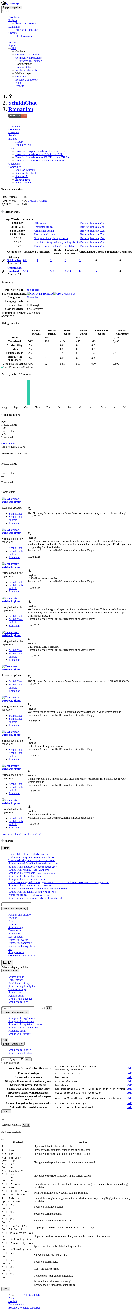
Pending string (16, 995)
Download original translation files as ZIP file (40, 151)
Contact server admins (27, 54)
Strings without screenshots (23, 1027)
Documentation (23, 67)
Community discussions (28, 57)
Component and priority (21, 955)
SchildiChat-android (14, 269)
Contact (12, 1301)
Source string (15, 927)
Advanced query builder (14, 967)
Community (14, 166)
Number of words (18, 939)
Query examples (10, 1062)
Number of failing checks (22, 946)
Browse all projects (25, 23)
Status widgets (23, 182)
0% (25, 260)
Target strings (15, 979)
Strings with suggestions (21, 1018)
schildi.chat (33, 289)
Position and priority (19, 914)
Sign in (12, 45)
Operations (14, 163)
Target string (15, 930)
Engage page (22, 179)
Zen (102, 222)
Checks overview (25, 36)
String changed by (18, 1001)
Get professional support (28, 60)
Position (12, 917)
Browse (32, 200)
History (19, 141)
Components (15, 129)
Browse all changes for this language (21, 833)
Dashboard (14, 17)
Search (12, 135)
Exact (42, 1008)
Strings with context (19, 1033)
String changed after (19, 1049)
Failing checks (23, 144)
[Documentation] (2, 211)
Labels (12, 924)
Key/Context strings (19, 983)
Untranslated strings (45, 234)
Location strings (17, 989)
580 (52, 271)
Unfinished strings (44, 230)
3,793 (68, 271)
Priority (12, 920)
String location (16, 952)
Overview (13, 132)
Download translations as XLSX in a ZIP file (40, 160)
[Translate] (3, 260)
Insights (12, 138)
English (32, 537)
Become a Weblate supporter (24, 1307)
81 (38, 271)
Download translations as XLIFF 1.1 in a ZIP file (42, 157)
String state (14, 992)
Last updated (15, 936)
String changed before (20, 1052)
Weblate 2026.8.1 (32, 1295)
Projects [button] (12, 20)
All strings (40, 222)
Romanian (20, 109)
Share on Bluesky (25, 169)
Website (19, 85)
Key (10, 949)
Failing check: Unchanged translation (54, 245)
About (18, 82)
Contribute (21, 76)
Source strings (16, 976)
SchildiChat (22, 103)
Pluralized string (17, 1030)
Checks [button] (12, 32)
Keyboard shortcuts (26, 70)
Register (12, 41)
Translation (14, 126)
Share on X (21, 176)
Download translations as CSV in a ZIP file (39, 154)
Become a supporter (26, 79)
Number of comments (20, 942)
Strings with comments (21, 1021)
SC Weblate (12, 3)
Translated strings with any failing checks (57, 242)
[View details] (30, 509)
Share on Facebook (26, 173)
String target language (20, 998)
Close (26, 1125)
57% (25, 271)
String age (14, 933)
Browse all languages (27, 29)
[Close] (2, 1119)
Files (11, 147)
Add (49, 1008)
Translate (42, 200)
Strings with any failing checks (51, 238)
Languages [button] (14, 26)
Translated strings (43, 226)
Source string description (22, 986)
